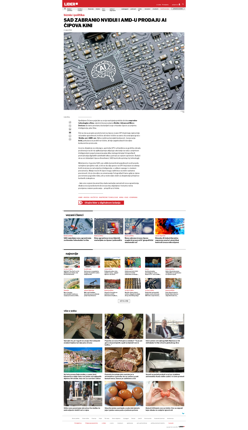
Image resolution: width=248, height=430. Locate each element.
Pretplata (165, 4)
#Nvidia (86, 197)
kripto (98, 9)
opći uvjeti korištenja (142, 423)
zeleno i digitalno (113, 9)
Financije (94, 418)
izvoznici (147, 9)
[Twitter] (70, 125)
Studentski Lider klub (159, 418)
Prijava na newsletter (91, 423)
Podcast (133, 418)
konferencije (165, 9)
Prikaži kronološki (178, 8)
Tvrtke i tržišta (85, 418)
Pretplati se (78, 423)
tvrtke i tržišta (80, 9)
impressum (120, 423)
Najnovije (72, 253)
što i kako (103, 9)
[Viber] (70, 139)
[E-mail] (70, 132)
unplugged (124, 9)
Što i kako (107, 418)
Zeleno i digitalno (116, 418)
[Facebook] (70, 122)
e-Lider (158, 4)
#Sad (126, 197)
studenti (155, 9)
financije (91, 9)
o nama (112, 423)
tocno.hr (171, 423)
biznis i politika (69, 9)
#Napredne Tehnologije (108, 197)
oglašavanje (130, 423)
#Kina (121, 197)
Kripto (100, 418)
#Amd (80, 197)
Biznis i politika (75, 418)
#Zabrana (133, 197)
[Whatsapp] (70, 136)
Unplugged (126, 418)
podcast (133, 9)
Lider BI (140, 9)
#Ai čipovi (94, 197)
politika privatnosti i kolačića (158, 423)
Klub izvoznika (147, 418)
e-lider (104, 423)
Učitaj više (124, 301)
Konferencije (170, 418)
